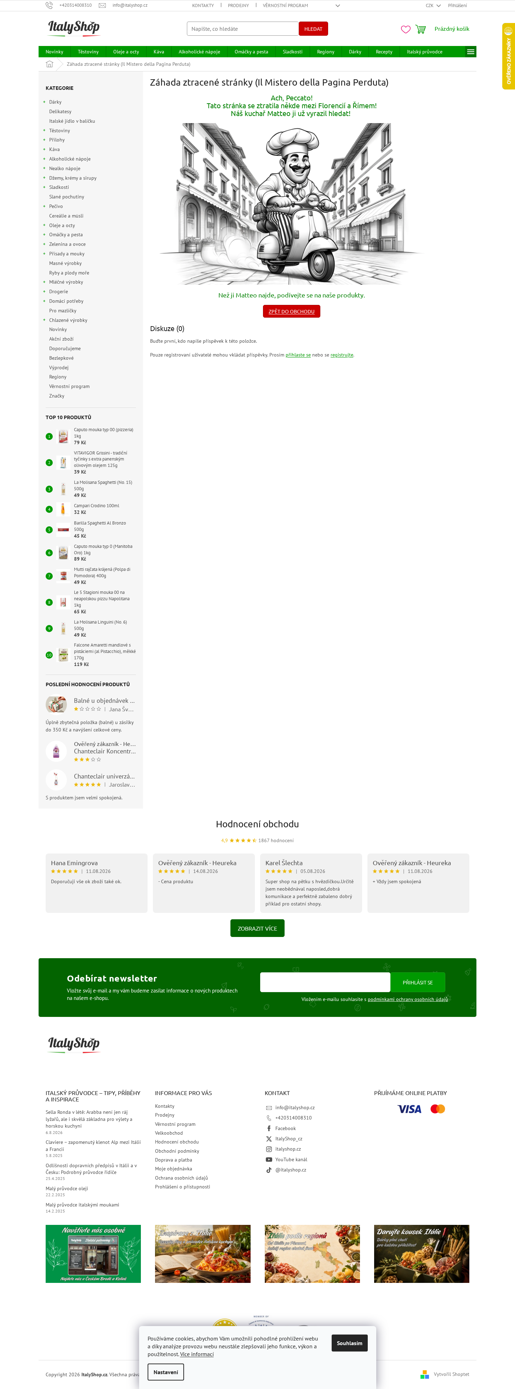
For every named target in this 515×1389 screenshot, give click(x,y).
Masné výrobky (65, 263)
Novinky (58, 329)
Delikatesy (60, 111)
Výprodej (59, 367)
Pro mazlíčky (62, 310)
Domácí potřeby (66, 301)
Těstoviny (59, 130)
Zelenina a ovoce (67, 244)
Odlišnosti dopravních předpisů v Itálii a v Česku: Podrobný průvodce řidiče (91, 1168)
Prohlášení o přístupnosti (182, 1186)
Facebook (285, 1128)
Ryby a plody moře (69, 273)
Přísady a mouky (67, 253)
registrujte (342, 355)
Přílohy (57, 140)
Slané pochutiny (66, 196)
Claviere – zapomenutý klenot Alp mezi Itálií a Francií (93, 1145)
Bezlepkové (61, 358)
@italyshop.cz (290, 1170)
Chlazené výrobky (68, 320)
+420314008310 (293, 1118)
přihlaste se (298, 355)
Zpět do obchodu (292, 311)
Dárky (55, 102)
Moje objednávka (173, 1168)
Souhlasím (349, 1343)
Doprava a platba (173, 1160)
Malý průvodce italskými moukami (82, 1205)
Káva (54, 149)
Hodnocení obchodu (257, 823)
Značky (56, 396)
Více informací (197, 1354)
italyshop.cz (288, 1149)
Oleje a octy (62, 225)
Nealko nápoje (64, 168)
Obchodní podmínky (177, 1151)
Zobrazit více (257, 928)
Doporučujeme (65, 348)
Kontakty (203, 5)
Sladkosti (59, 187)
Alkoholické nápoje (70, 159)
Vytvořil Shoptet (451, 1374)
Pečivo (56, 206)
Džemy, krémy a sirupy (73, 178)
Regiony (57, 377)
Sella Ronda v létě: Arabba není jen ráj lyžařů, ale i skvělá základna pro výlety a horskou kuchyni (89, 1119)
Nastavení (166, 1372)
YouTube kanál (291, 1159)
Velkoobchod (169, 1133)
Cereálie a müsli (66, 216)
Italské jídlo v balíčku (72, 121)
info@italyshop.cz (295, 1107)
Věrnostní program (285, 5)
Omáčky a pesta (66, 234)
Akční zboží (61, 339)
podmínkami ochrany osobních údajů (408, 999)
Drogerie (58, 291)
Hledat (313, 28)
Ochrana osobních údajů (181, 1178)
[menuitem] (54, 51)
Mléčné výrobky (66, 282)
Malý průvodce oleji (67, 1188)
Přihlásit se (418, 982)
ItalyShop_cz (288, 1138)
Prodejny (238, 5)
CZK (430, 5)
